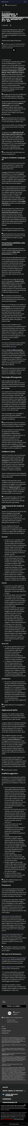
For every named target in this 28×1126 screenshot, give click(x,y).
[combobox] (14, 1001)
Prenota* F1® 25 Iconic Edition (10, 916)
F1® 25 (3, 1026)
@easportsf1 (9, 967)
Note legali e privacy (13, 1090)
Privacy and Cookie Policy (7, 1119)
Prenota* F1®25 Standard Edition (11, 934)
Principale (4, 1028)
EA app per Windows (6, 1030)
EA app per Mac (5, 1033)
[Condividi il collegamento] (10, 25)
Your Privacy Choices (14, 1124)
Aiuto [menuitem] (5, 1087)
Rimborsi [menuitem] (7, 1099)
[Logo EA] (10, 1013)
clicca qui (13, 346)
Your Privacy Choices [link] (11, 1095)
